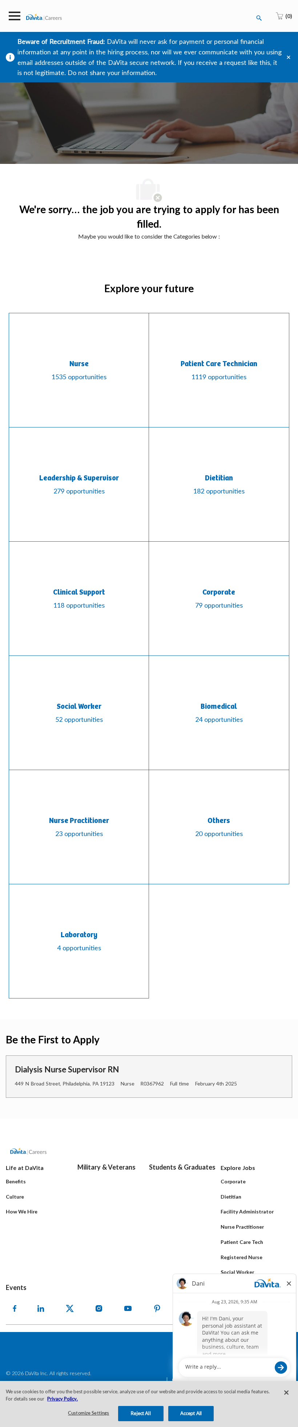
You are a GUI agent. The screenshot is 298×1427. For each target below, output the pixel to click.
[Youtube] (128, 1308)
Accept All (191, 1413)
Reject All (140, 1413)
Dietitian (231, 1197)
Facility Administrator (247, 1211)
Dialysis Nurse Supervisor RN (67, 1069)
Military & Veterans (106, 1167)
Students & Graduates (182, 1167)
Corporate (233, 1181)
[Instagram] (99, 1308)
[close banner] (288, 57)
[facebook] (14, 1308)
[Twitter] (69, 1308)
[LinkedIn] (40, 1308)
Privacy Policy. (62, 1399)
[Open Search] (259, 18)
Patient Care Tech (242, 1242)
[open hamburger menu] (14, 16)
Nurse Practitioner (242, 1227)
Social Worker (237, 1272)
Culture (15, 1197)
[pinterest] (157, 1308)
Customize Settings (88, 1413)
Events (16, 1287)
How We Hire (21, 1211)
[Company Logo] (44, 16)
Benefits (16, 1181)
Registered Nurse (241, 1257)
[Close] (286, 1393)
